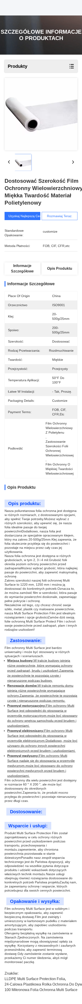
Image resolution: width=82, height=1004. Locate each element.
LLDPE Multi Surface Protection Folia (35, 979)
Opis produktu (59, 268)
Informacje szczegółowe (22, 268)
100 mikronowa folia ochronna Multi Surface (41, 990)
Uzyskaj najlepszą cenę (25, 216)
